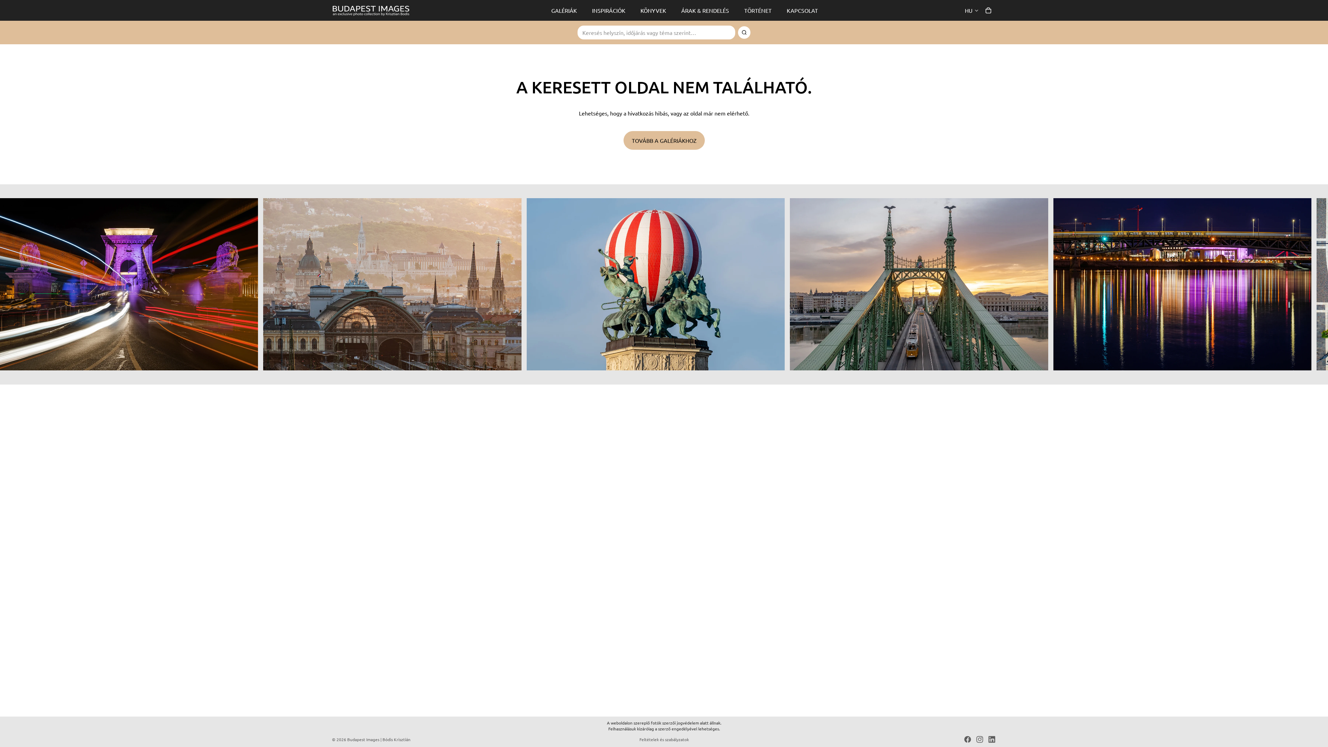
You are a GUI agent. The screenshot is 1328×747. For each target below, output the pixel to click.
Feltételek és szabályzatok (664, 739)
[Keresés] (744, 32)
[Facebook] (967, 739)
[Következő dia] (988, 284)
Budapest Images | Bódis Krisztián (379, 739)
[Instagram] (980, 739)
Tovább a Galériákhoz (664, 140)
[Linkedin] (992, 739)
